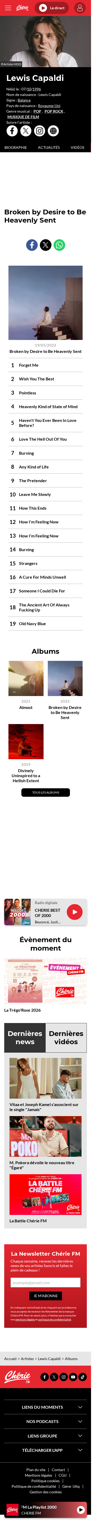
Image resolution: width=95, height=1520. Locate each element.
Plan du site (35, 1469)
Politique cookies (45, 1480)
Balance (24, 100)
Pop (37, 111)
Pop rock (54, 111)
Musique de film (23, 117)
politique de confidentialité (54, 1319)
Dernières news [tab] (25, 1037)
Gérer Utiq (71, 1486)
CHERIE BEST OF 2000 (47, 913)
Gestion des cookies (46, 1492)
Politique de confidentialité (34, 1486)
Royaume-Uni (49, 105)
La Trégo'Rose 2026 (22, 1009)
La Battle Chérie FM (28, 1220)
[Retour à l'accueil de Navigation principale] (22, 8)
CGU (62, 1475)
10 (29, 89)
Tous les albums (45, 792)
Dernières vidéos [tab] (66, 1037)
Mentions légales (38, 1475)
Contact (58, 1469)
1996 (36, 89)
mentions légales (25, 1319)
